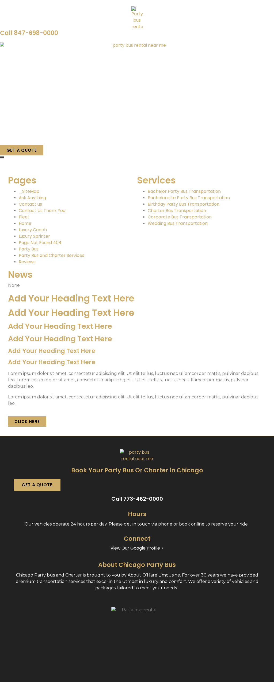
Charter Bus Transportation (177, 210)
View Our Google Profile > (137, 548)
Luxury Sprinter (34, 236)
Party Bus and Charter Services (51, 255)
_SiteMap (29, 191)
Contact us (30, 204)
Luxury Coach (33, 230)
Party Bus (29, 249)
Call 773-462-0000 (137, 499)
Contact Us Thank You (42, 210)
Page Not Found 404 (40, 243)
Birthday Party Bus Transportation (183, 204)
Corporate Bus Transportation (180, 217)
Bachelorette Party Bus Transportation (189, 198)
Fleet (24, 217)
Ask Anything (32, 198)
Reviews (27, 262)
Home (25, 223)
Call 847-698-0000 (29, 33)
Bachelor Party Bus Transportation (184, 191)
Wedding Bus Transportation (178, 223)
